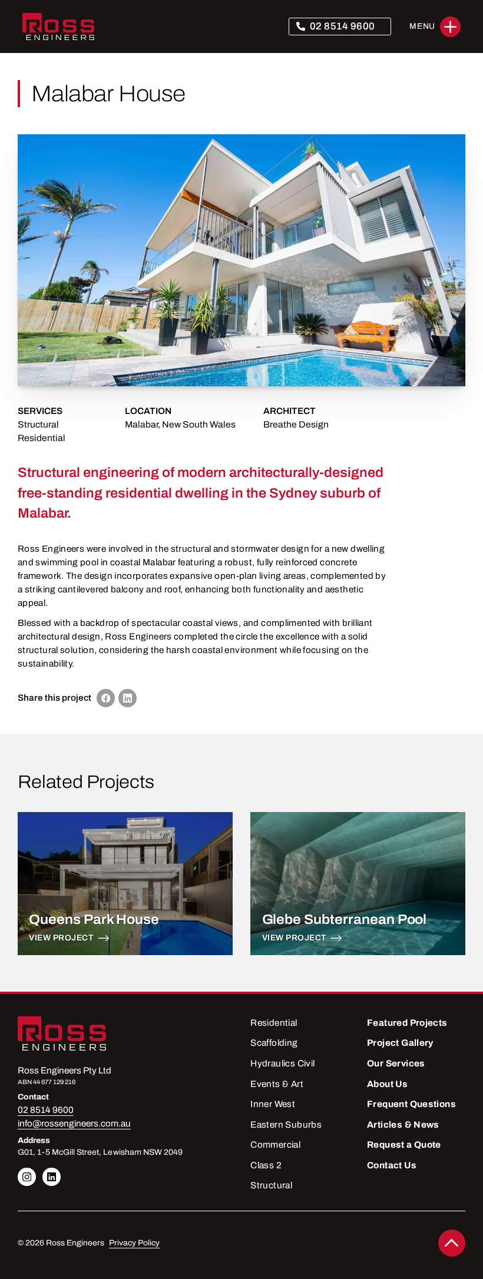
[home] (58, 27)
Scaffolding (273, 1043)
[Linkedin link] (27, 1177)
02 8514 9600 (342, 26)
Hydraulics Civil (282, 1063)
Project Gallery (400, 1043)
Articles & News (403, 1124)
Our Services (396, 1063)
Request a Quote (404, 1144)
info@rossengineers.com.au (74, 1123)
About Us (387, 1084)
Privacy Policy (134, 1242)
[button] (434, 26)
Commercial (275, 1144)
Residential (41, 438)
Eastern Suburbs (286, 1124)
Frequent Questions (411, 1104)
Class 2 (266, 1165)
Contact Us (391, 1165)
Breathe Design (296, 424)
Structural (38, 424)
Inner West (272, 1104)
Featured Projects (407, 1023)
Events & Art (276, 1084)
